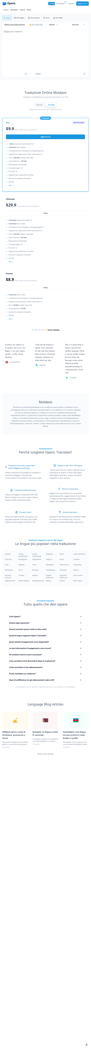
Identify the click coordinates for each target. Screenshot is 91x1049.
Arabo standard (79, 554)
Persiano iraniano (8, 576)
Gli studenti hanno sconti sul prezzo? (25, 654)
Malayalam (9, 570)
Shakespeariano (38, 581)
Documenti (35, 18)
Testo (8, 18)
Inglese (7, 554)
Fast (52, 3)
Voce (48, 18)
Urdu (7, 565)
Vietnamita (77, 565)
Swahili (62, 581)
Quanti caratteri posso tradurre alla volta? (28, 629)
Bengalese (50, 565)
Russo (62, 559)
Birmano (35, 570)
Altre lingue (77, 581)
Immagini (20, 18)
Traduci (6, 10)
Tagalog (21, 565)
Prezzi (29, 10)
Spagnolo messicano (63, 576)
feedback (71, 687)
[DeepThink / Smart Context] (30, 74)
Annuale (51, 105)
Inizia (46, 288)
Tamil (34, 565)
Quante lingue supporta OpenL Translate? (27, 635)
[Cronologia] (84, 74)
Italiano (35, 575)
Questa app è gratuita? (19, 623)
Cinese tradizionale (36, 555)
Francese (8, 559)
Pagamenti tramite (39, 330)
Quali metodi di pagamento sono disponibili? (29, 642)
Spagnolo (49, 554)
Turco (21, 570)
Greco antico (78, 575)
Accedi (71, 3)
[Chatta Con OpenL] (86, 1044)
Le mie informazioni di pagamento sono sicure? (30, 648)
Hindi (62, 554)
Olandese (63, 570)
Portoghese (23, 559)
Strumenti (14, 10)
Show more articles (45, 754)
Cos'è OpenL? (15, 616)
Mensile (39, 105)
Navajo (48, 581)
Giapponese (36, 559)
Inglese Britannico (50, 576)
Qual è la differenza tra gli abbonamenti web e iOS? (32, 680)
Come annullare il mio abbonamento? (26, 667)
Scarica (22, 10)
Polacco (76, 570)
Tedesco (49, 559)
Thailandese (50, 570)
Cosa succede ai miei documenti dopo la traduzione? (32, 661)
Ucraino (21, 575)
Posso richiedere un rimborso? (22, 673)
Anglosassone (10, 581)
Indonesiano (64, 565)
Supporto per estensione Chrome (21, 175)
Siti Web (59, 18)
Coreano (76, 559)
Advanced (61, 3)
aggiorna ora (82, 3)
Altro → (11, 319)
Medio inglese (24, 581)
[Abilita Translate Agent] (26, 74)
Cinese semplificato (23, 555)
